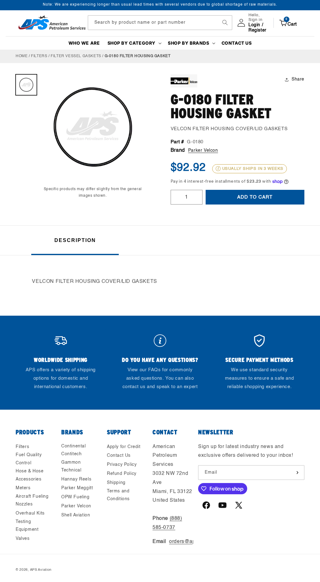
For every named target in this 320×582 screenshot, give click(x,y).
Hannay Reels (76, 479)
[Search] (225, 22)
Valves (23, 538)
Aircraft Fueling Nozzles (32, 500)
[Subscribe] (297, 472)
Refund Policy (122, 473)
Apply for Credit (124, 447)
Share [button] (298, 79)
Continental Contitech (73, 450)
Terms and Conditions (118, 495)
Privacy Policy (122, 464)
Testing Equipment (27, 526)
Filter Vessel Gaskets (76, 56)
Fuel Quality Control (29, 459)
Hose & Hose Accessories (30, 475)
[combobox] (160, 23)
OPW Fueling (75, 497)
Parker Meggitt (77, 488)
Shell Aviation (75, 515)
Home (22, 56)
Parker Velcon (203, 150)
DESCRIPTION (75, 240)
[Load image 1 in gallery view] (26, 85)
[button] (134, 43)
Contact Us (119, 455)
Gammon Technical (71, 466)
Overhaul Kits (30, 513)
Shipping (116, 483)
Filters (39, 56)
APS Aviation (41, 570)
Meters (23, 488)
